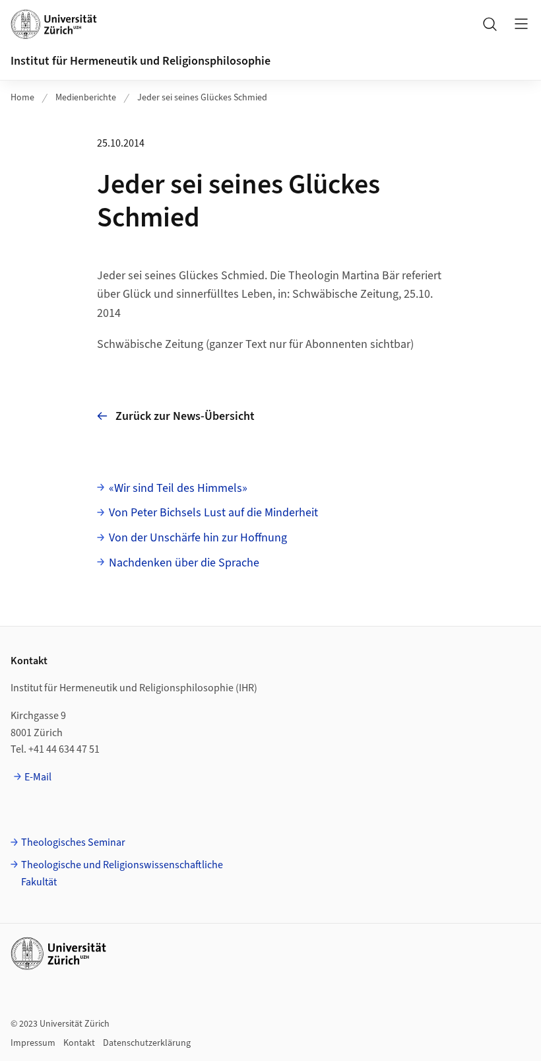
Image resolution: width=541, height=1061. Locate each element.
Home (22, 97)
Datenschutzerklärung (147, 1043)
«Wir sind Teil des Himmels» (178, 488)
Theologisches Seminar (73, 842)
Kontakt (79, 1043)
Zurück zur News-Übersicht (185, 416)
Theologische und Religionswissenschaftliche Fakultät (122, 873)
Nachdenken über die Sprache (184, 563)
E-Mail (37, 777)
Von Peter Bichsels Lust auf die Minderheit (213, 512)
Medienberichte (85, 97)
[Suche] (489, 24)
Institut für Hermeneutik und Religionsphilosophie (140, 61)
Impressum (33, 1043)
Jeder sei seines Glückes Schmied (202, 97)
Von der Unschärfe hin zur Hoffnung (198, 538)
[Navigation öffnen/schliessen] (521, 24)
